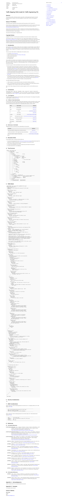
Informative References (51, 21)
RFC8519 (36, 77)
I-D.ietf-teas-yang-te (14, 53)
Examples (51, 24)
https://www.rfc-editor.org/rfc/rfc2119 (29, 442)
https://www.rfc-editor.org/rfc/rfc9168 (17, 479)
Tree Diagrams (50, 7)
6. (6, 399)
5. (6, 184)
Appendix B (47, 24)
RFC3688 (10, 406)
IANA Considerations (50, 17)
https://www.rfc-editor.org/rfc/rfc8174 (28, 456)
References (48, 18)
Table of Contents (49, 2)
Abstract (8, 15)
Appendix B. (9, 486)
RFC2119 (14, 93)
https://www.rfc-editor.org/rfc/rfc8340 (27, 459)
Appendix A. (9, 482)
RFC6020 (10, 414)
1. (6, 45)
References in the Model (52, 10)
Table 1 (10, 122)
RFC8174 (18, 93)
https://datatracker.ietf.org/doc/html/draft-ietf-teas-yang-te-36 (21, 439)
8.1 (47, 19)
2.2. (7, 100)
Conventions (49, 6)
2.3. (7, 124)
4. (6, 148)
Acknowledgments (53, 22)
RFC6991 (34, 107)
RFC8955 (15, 68)
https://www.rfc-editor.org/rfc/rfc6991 (19, 451)
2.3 (47, 10)
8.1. (7, 425)
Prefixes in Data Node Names (52, 8)
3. (6, 137)
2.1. (7, 95)
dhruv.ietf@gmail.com (11, 495)
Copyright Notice (10, 35)
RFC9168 (9, 74)
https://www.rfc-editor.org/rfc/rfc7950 (27, 453)
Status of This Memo (11, 21)
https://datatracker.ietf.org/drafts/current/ (12, 27)
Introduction (49, 4)
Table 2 (8, 135)
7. (6, 404)
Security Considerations (50, 15)
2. (6, 89)
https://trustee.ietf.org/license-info (11, 39)
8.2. (7, 472)
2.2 (47, 8)
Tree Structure (49, 13)
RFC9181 (34, 121)
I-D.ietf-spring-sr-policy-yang (20, 54)
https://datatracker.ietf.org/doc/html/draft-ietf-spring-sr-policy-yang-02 (22, 430)
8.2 (47, 21)
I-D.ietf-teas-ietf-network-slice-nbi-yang (30, 116)
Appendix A (47, 22)
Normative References (51, 19)
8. (6, 423)
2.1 (47, 7)
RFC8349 (34, 112)
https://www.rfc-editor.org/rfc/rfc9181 (17, 470)
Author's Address (48, 25)
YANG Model (49, 14)
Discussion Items (49, 11)
